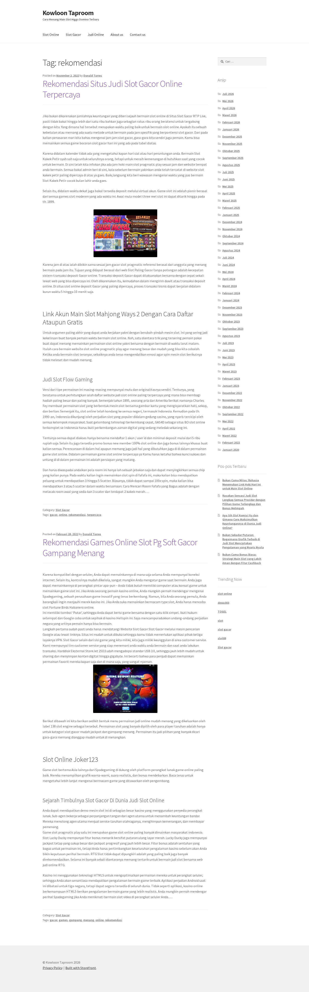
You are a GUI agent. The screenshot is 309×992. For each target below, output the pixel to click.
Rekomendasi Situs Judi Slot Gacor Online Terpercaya (112, 89)
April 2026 (228, 108)
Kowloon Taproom (68, 13)
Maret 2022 (229, 435)
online (63, 515)
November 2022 (232, 400)
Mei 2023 (227, 357)
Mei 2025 (227, 186)
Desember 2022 (232, 393)
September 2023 (232, 329)
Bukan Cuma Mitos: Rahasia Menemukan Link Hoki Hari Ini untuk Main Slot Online (241, 484)
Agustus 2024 (231, 250)
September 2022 (232, 414)
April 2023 (228, 364)
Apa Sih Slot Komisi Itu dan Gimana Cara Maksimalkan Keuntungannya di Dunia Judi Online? (241, 521)
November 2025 (232, 144)
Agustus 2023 (231, 336)
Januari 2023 (230, 386)
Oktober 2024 (231, 236)
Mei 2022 (227, 421)
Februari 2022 (231, 442)
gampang (75, 920)
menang (88, 920)
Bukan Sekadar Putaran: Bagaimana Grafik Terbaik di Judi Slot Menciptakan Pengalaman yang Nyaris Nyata (243, 541)
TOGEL (222, 611)
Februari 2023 (231, 378)
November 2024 (232, 229)
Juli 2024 (228, 257)
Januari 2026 (230, 129)
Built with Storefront (80, 968)
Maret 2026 (229, 115)
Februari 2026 (231, 122)
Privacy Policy (52, 968)
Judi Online (96, 34)
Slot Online (51, 34)
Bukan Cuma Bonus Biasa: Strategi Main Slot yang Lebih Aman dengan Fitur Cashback (241, 559)
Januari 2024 (230, 300)
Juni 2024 (228, 265)
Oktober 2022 (231, 407)
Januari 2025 (230, 215)
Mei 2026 (227, 101)
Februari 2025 (231, 208)
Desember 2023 (232, 307)
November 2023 (232, 314)
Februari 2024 (231, 293)
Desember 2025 (232, 136)
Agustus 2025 (231, 165)
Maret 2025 (229, 200)
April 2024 (228, 279)
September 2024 (232, 243)
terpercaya (94, 515)
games (63, 920)
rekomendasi (77, 515)
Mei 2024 (227, 272)
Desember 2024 (232, 222)
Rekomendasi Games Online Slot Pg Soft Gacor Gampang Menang (120, 547)
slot (220, 620)
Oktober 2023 (231, 321)
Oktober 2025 (231, 151)
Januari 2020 (230, 450)
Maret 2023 (229, 371)
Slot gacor (224, 647)
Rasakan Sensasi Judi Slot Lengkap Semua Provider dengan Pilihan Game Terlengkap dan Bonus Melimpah (243, 502)
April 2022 (228, 428)
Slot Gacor (73, 34)
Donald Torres (92, 75)
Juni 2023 (228, 350)
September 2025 (232, 158)
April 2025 (228, 193)
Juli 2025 (228, 172)
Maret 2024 (229, 286)
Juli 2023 (228, 343)
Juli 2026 (228, 94)
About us (117, 34)
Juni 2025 (228, 179)
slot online (225, 594)
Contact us (137, 34)
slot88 (222, 638)
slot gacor (224, 629)
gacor (53, 515)
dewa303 (223, 603)
